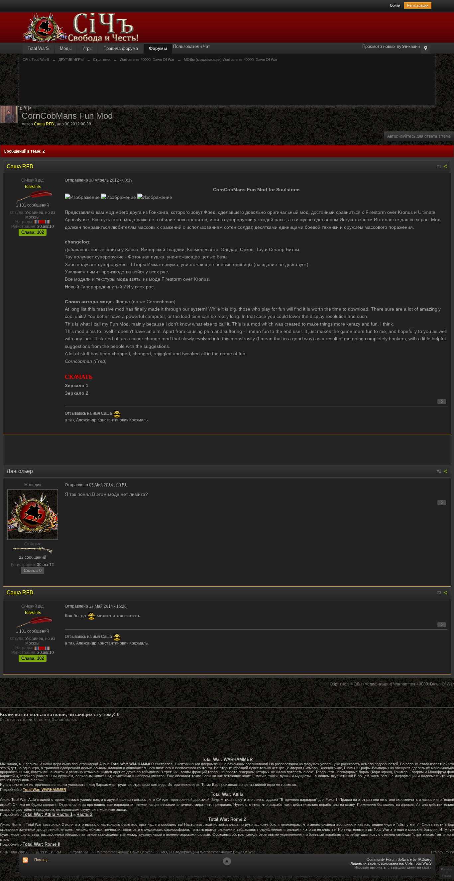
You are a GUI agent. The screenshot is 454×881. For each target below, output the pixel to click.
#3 (439, 592)
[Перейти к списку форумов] (81, 27)
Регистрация (417, 5)
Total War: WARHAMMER (44, 790)
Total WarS (38, 48)
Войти (395, 5)
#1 (439, 166)
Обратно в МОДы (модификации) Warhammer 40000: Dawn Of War (392, 684)
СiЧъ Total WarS (13, 852)
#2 (439, 471)
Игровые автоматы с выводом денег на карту (392, 867)
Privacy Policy (442, 852)
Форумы (158, 48)
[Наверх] (227, 861)
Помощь (41, 860)
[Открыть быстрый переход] (425, 49)
